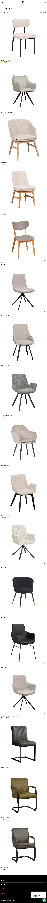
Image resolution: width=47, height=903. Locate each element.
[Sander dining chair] (23, 492)
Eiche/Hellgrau (4, 265)
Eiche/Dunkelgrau (3, 265)
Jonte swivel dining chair (6, 415)
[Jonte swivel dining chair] (23, 392)
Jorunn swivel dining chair (7, 565)
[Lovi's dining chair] (23, 794)
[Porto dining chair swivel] (23, 89)
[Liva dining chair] (23, 744)
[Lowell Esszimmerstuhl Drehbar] (23, 291)
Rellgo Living (6, 900)
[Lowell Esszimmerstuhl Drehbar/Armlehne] (23, 693)
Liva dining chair (4, 767)
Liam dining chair (5, 365)
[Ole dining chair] (23, 139)
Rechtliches (3, 884)
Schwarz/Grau (1, 265)
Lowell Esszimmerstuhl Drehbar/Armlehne (10, 716)
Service (3, 888)
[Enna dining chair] (23, 844)
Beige (1, 64)
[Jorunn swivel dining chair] (23, 542)
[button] (2, 2)
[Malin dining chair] (23, 592)
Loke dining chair (5, 666)
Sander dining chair (5, 515)
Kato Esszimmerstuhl (5, 262)
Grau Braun (2, 64)
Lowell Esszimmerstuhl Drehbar (8, 314)
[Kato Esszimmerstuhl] (23, 239)
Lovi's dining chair (5, 817)
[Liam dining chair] (23, 342)
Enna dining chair (5, 867)
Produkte (3, 880)
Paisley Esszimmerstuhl (6, 60)
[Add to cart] (44, 58)
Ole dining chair (4, 162)
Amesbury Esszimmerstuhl (7, 212)
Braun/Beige (2, 265)
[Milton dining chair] (23, 442)
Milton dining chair (5, 465)
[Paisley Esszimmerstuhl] (23, 37)
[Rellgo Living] (23, 2)
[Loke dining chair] (23, 643)
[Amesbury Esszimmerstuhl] (23, 189)
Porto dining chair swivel (6, 112)
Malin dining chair (5, 615)
